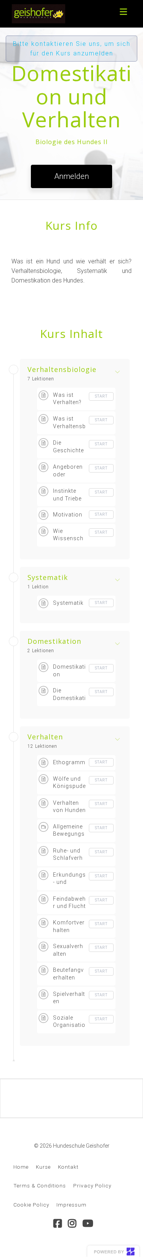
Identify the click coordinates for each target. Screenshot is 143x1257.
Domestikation (54, 641)
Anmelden (71, 176)
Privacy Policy (92, 1185)
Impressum (71, 1205)
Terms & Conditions (39, 1185)
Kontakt (68, 1167)
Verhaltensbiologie (61, 370)
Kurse (43, 1167)
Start (101, 396)
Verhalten (45, 737)
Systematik (47, 577)
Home (21, 1167)
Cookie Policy (31, 1205)
